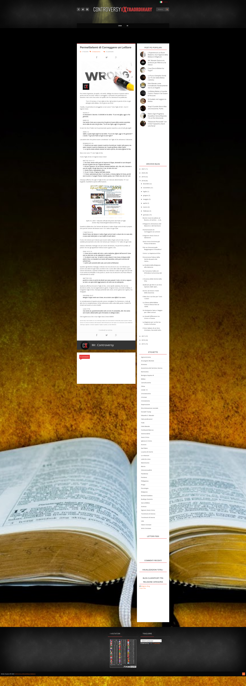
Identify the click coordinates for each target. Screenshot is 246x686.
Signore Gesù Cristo (148, 510)
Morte (143, 466)
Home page (106, 386)
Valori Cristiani (146, 525)
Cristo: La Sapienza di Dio (151, 253)
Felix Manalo (145, 426)
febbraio (146, 211)
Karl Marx (144, 448)
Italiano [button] (165, 2)
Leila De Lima (145, 459)
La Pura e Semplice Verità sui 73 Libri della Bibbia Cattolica (157, 78)
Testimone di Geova (148, 514)
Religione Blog (142, 588)
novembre (147, 188)
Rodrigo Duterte (147, 499)
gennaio (146, 215)
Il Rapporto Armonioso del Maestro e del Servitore (152, 225)
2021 (143, 169)
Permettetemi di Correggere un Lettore (151, 231)
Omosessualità (146, 470)
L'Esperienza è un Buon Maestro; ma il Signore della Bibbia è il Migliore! (158, 55)
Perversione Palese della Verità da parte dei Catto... (151, 259)
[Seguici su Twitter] (83, 9)
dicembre (146, 184)
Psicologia (144, 488)
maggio (146, 199)
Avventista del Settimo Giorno (151, 368)
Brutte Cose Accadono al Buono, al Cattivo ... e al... (152, 219)
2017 (143, 336)
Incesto (143, 444)
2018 (143, 181)
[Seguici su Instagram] (87, 9)
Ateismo (144, 364)
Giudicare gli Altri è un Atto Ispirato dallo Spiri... (152, 286)
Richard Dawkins (147, 495)
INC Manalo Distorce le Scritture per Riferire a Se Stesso (157, 62)
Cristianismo (145, 401)
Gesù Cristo (145, 437)
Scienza (143, 506)
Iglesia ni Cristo (146, 441)
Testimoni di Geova (148, 517)
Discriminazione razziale (149, 408)
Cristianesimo (96, 52)
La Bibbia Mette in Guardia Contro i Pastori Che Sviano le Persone (158, 93)
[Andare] (167, 9)
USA (142, 521)
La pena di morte (147, 452)
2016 (143, 340)
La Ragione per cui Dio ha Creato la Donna (151, 323)
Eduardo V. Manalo (147, 415)
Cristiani (144, 397)
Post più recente (82, 386)
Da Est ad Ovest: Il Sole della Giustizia (151, 292)
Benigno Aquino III (147, 375)
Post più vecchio (130, 386)
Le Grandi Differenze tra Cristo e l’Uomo (151, 317)
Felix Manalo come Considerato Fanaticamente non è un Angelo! (158, 85)
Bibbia (143, 379)
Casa (120, 26)
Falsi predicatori (146, 419)
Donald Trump (146, 412)
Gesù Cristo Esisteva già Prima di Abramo (151, 242)
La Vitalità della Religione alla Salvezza (151, 266)
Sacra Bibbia (145, 503)
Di (127, 26)
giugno (145, 195)
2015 (143, 344)
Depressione (145, 404)
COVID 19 (144, 390)
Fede (142, 423)
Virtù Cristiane (146, 528)
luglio (145, 191)
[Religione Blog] (144, 586)
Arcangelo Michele (147, 361)
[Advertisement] (123, 36)
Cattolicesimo (146, 383)
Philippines (145, 481)
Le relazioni (145, 455)
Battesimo (145, 372)
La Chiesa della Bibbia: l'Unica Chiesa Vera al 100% (151, 304)
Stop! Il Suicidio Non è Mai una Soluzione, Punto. (157, 107)
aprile (145, 203)
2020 (143, 173)
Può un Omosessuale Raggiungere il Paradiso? (152, 248)
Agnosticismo (146, 357)
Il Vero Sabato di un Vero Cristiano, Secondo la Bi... (152, 329)
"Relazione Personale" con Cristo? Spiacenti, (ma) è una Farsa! (157, 124)
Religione (144, 492)
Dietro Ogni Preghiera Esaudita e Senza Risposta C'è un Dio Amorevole (157, 116)
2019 (143, 177)
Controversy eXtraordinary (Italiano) (24, 674)
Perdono (144, 477)
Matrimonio (145, 463)
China (143, 386)
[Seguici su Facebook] (78, 9)
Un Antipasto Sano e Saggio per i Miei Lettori (152, 311)
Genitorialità (145, 434)
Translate (156, 643)
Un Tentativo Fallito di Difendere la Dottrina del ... (152, 273)
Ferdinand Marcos (147, 430)
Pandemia (144, 474)
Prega (143, 485)
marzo (145, 207)
